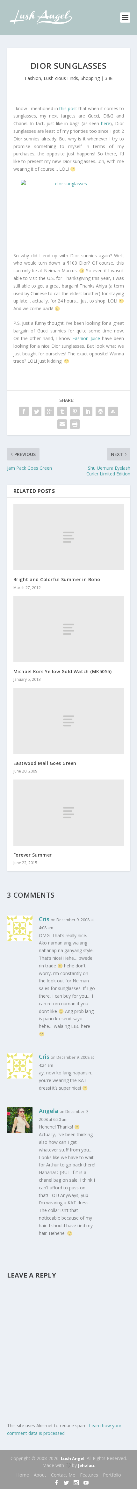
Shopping (90, 78)
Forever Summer (32, 855)
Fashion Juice (86, 338)
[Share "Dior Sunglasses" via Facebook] (24, 411)
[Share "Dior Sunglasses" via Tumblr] (62, 411)
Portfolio (112, 1475)
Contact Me (63, 1475)
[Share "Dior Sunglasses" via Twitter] (36, 411)
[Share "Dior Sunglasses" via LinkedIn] (87, 411)
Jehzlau (86, 1465)
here (105, 123)
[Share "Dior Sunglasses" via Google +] (49, 411)
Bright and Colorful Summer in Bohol (57, 579)
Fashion (33, 78)
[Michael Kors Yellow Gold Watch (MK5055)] (68, 629)
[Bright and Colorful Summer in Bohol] (68, 537)
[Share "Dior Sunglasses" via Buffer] (100, 411)
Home (22, 1475)
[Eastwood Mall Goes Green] (68, 721)
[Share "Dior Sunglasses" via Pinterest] (74, 411)
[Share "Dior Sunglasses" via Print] (74, 424)
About (40, 1475)
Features (89, 1475)
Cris (44, 919)
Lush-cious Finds (61, 78)
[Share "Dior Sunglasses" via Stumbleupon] (113, 411)
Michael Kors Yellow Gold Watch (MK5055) (62, 671)
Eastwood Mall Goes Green (44, 763)
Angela (48, 1111)
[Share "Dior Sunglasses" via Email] (62, 424)
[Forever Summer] (68, 813)
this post (68, 108)
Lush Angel (72, 1458)
